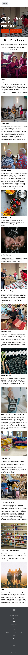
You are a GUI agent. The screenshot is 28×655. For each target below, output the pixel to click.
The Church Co (14, 652)
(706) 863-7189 (14, 624)
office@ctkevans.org (14, 615)
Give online (14, 641)
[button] (25, 4)
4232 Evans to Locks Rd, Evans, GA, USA (14, 632)
